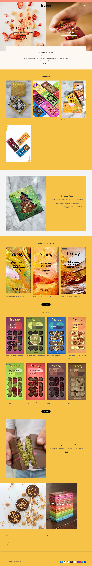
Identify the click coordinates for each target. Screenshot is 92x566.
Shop (66, 210)
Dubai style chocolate (46, 243)
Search (7, 538)
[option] (23, 29)
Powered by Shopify (17, 561)
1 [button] (24, 230)
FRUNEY (10, 561)
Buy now (23, 37)
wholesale (46, 63)
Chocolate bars (46, 312)
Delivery (7, 540)
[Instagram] (85, 555)
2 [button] (25, 230)
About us (7, 542)
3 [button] (27, 230)
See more (46, 304)
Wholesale (8, 544)
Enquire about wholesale (69, 37)
